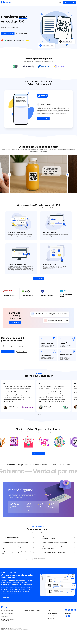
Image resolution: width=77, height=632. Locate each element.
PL (3, 620)
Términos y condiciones (71, 629)
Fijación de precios (52, 613)
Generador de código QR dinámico (32, 610)
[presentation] (9, 175)
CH (2, 620)
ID (11, 619)
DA (8, 620)
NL (6, 620)
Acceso (59, 2)
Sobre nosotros (51, 615)
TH (13, 619)
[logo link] (6, 2)
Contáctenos (51, 618)
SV (8, 619)
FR (4, 619)
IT (5, 620)
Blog (49, 610)
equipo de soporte (46, 560)
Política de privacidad (59, 629)
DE (10, 619)
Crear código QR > (43, 118)
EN (1, 619)
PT (6, 619)
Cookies (52, 629)
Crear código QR (69, 2)
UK (3, 619)
